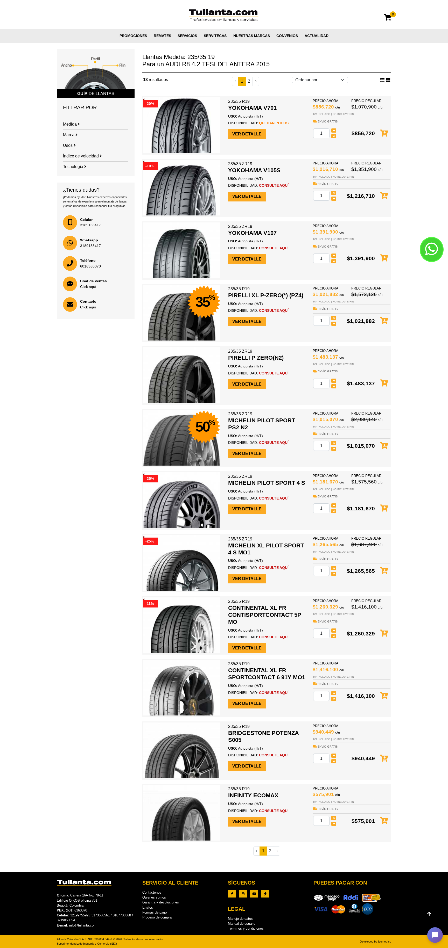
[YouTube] (254, 894)
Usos (68, 145)
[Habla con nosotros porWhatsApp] (432, 249)
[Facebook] (232, 894)
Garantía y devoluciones (160, 902)
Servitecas (215, 36)
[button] (435, 935)
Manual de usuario (241, 923)
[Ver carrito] (387, 18)
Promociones (133, 36)
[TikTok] (265, 894)
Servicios (187, 36)
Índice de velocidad (81, 156)
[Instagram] (243, 894)
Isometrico (384, 941)
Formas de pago (154, 912)
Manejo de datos (240, 919)
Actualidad (316, 36)
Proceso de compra (157, 917)
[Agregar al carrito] (384, 133)
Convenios (287, 36)
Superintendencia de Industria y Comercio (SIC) (87, 943)
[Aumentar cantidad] (334, 130)
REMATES (162, 36)
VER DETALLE (247, 134)
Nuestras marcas (251, 36)
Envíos (147, 907)
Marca (69, 135)
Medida (70, 124)
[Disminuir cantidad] (334, 136)
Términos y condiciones (246, 928)
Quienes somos (154, 897)
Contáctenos (151, 892)
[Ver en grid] (382, 80)
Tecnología (73, 166)
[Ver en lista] (388, 80)
